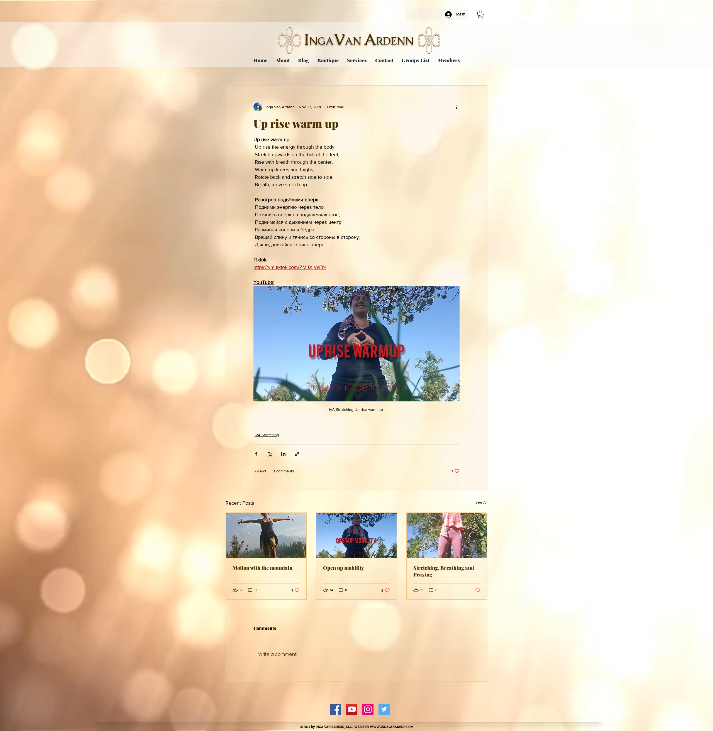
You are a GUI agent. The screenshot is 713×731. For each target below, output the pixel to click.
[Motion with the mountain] (266, 535)
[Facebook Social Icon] (335, 709)
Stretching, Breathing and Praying (443, 571)
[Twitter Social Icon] (384, 709)
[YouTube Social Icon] (351, 709)
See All (481, 502)
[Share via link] (297, 454)
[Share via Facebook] (256, 454)
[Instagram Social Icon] (367, 709)
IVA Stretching (267, 435)
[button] (481, 14)
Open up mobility (343, 568)
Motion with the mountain (262, 568)
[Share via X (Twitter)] (269, 454)
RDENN (395, 41)
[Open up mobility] (356, 535)
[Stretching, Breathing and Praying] (447, 535)
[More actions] (456, 107)
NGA (321, 41)
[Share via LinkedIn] (283, 454)
